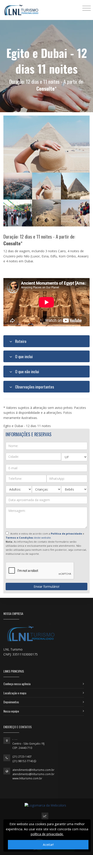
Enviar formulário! (46, 586)
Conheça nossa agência (16, 683)
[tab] (46, 341)
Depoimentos (11, 701)
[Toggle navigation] (86, 8)
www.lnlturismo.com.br (27, 778)
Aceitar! (48, 844)
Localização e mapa (14, 693)
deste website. (28, 537)
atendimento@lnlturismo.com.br (33, 770)
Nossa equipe (11, 711)
